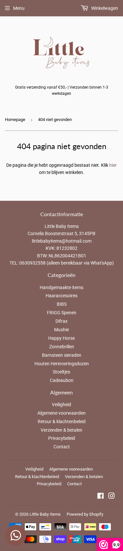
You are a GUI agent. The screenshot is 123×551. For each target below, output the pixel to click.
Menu (19, 8)
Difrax (61, 321)
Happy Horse (61, 338)
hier (113, 165)
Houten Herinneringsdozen (61, 363)
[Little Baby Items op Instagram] (111, 496)
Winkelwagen (104, 8)
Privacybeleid (61, 438)
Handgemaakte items (61, 287)
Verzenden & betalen (61, 430)
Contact (61, 446)
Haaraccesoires (61, 295)
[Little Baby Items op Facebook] (100, 496)
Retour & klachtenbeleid (62, 421)
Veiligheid (61, 404)
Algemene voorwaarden (61, 413)
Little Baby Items (45, 514)
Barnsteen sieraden (61, 355)
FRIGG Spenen (61, 312)
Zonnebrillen (61, 346)
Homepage (15, 119)
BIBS (62, 304)
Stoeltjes (61, 371)
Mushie (61, 329)
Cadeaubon (61, 380)
